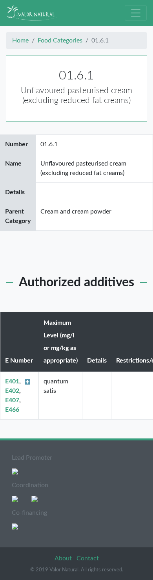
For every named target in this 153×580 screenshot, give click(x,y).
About (64, 558)
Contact (87, 558)
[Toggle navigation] (136, 13)
